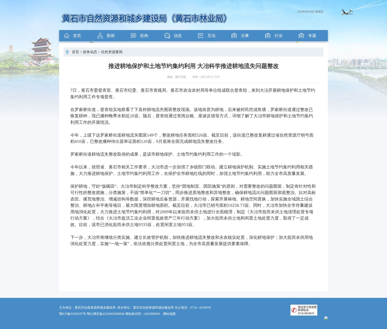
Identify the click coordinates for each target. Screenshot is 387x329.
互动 (211, 35)
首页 (77, 35)
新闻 (111, 35)
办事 (245, 35)
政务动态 (90, 52)
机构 (144, 35)
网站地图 (169, 314)
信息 (178, 35)
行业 (279, 35)
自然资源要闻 (112, 52)
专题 (312, 35)
